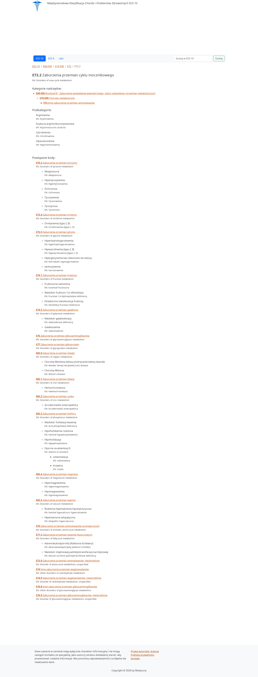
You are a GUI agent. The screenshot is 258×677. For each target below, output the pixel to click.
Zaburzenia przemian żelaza (55, 379)
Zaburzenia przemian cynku (55, 396)
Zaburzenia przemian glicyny (55, 232)
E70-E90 (59, 66)
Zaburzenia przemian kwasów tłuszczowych (64, 534)
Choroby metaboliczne (57, 98)
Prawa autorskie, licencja (145, 651)
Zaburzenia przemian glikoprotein (57, 344)
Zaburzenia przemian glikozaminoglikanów (62, 335)
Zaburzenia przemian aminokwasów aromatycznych (68, 526)
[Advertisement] (121, 33)
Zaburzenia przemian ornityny (56, 214)
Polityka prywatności (142, 655)
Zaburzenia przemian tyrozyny (56, 162)
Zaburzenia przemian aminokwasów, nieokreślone (68, 560)
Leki (61, 58)
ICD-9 (51, 58)
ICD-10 (39, 58)
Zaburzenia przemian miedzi (55, 353)
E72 (69, 66)
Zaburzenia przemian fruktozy (56, 275)
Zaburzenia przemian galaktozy (57, 310)
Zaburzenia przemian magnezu (57, 474)
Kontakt (135, 658)
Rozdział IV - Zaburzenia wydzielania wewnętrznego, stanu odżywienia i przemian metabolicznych (95, 93)
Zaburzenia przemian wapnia (56, 500)
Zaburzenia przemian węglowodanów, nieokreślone (68, 578)
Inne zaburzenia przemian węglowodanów (62, 569)
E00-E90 (47, 66)
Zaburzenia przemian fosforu (56, 413)
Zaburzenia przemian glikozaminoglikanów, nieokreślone (71, 595)
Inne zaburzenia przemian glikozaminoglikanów (66, 586)
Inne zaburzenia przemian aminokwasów (69, 103)
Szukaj (219, 58)
